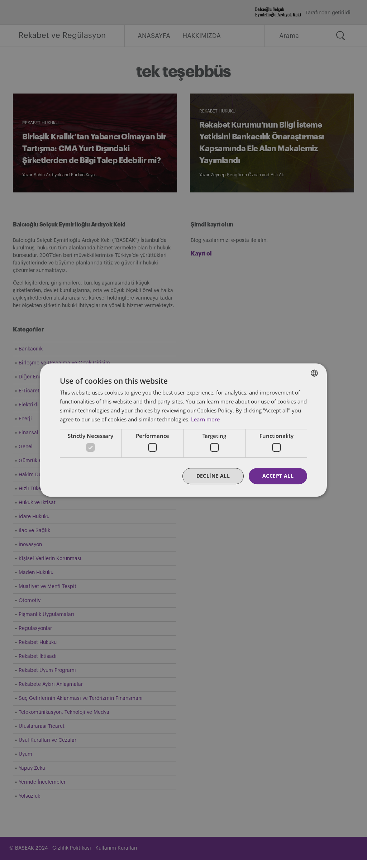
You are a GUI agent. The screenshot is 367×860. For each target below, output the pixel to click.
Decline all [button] (213, 475)
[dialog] (183, 430)
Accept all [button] (278, 475)
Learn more (205, 419)
